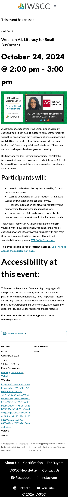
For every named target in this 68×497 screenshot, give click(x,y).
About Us (12, 462)
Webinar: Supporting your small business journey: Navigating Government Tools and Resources (47, 447)
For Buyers (55, 462)
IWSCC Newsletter (23, 470)
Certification (33, 462)
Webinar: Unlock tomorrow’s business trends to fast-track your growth (14, 447)
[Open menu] (55, 6)
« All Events (8, 30)
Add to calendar (15, 333)
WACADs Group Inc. (43, 239)
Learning (5, 372)
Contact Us (50, 470)
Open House (17, 372)
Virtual (4, 376)
